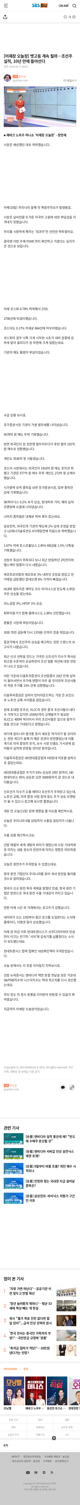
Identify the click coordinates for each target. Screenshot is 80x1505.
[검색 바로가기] (74, 5)
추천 (25, 1369)
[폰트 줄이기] (65, 16)
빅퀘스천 (40, 1434)
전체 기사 (13, 1419)
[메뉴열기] (6, 5)
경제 (40, 1419)
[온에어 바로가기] (64, 5)
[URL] (72, 1087)
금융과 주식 (13, 1434)
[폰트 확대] (74, 16)
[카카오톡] (63, 1087)
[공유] (5, 16)
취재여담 (40, 1427)
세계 (13, 1427)
